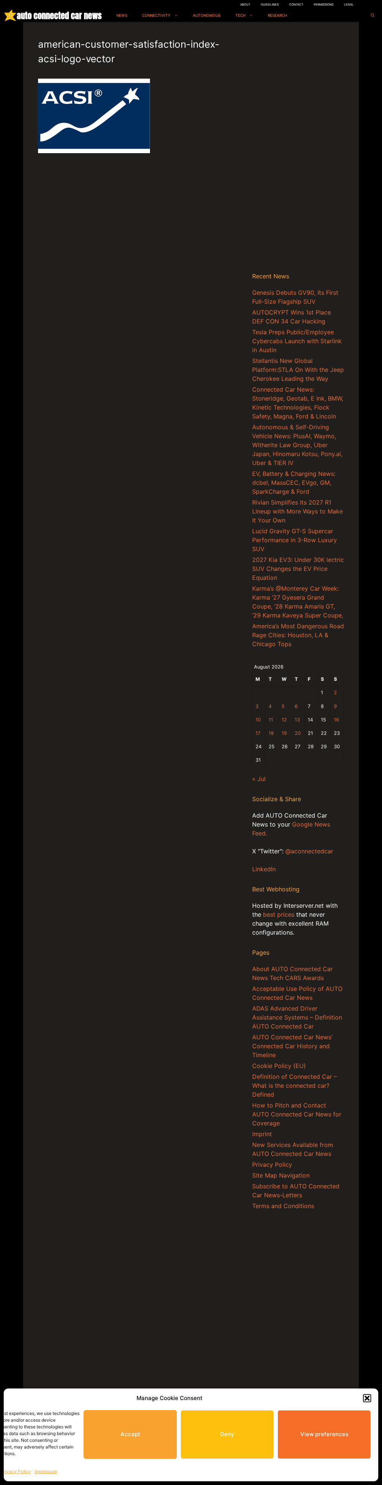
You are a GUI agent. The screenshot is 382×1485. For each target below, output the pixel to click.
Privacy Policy (16, 1471)
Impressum (46, 1471)
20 (298, 733)
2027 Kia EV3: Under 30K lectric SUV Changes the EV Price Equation (298, 568)
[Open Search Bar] (372, 15)
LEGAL (349, 4)
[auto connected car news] (10, 15)
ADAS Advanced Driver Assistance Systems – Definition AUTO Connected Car (297, 1017)
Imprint (262, 1134)
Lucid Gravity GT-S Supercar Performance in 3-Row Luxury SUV (294, 540)
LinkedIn (264, 869)
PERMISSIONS (324, 4)
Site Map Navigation (281, 1175)
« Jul (259, 779)
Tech (240, 15)
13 (297, 720)
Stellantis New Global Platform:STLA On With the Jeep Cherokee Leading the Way (298, 369)
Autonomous (206, 15)
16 (336, 720)
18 (271, 733)
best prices (278, 914)
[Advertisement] (298, 148)
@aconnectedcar (309, 851)
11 (271, 720)
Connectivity (156, 15)
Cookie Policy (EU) (279, 1065)
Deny (227, 1434)
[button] (367, 1398)
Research (277, 15)
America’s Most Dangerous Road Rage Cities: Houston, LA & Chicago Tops (298, 635)
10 (258, 720)
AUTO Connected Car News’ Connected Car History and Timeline (292, 1046)
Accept (130, 1434)
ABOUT (245, 4)
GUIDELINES (270, 4)
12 (284, 720)
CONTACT (296, 4)
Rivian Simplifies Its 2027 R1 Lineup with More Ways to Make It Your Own (297, 511)
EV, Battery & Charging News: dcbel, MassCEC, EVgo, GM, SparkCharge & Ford (293, 482)
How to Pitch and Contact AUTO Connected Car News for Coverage (296, 1114)
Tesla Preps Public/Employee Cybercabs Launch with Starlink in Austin (297, 341)
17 (258, 733)
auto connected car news (59, 15)
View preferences (324, 1434)
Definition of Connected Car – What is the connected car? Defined (294, 1085)
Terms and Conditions (283, 1206)
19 (284, 733)
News (121, 15)
